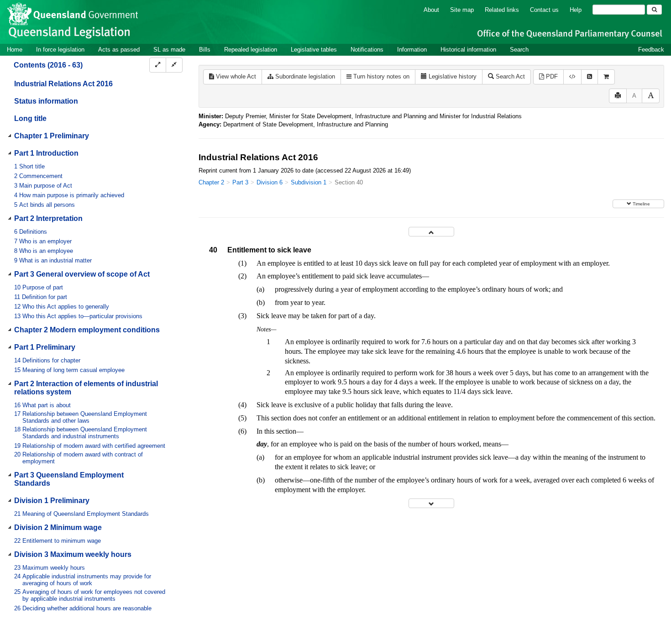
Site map (462, 9)
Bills (204, 49)
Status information (46, 101)
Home (14, 49)
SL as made (169, 49)
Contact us (544, 9)
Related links (502, 9)
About (431, 9)
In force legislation (60, 49)
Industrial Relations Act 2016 (63, 84)
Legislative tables (314, 49)
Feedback (651, 49)
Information (412, 49)
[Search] (654, 10)
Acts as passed (119, 49)
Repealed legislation (250, 49)
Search (519, 49)
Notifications (367, 49)
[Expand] (157, 65)
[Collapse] (174, 65)
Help (576, 9)
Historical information (468, 49)
